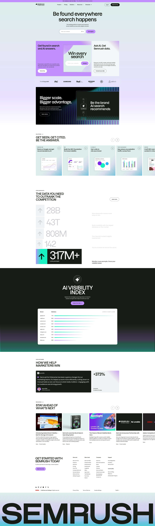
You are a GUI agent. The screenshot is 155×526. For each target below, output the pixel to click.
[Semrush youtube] (43, 487)
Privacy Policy (76, 490)
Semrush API (110, 464)
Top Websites (87, 474)
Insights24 (87, 468)
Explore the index (77, 303)
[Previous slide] (113, 140)
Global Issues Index (100, 472)
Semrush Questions (100, 462)
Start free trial (40, 468)
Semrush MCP (88, 460)
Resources (79, 4)
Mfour (86, 470)
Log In (107, 4)
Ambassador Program (112, 475)
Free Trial (75, 468)
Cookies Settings (97, 490)
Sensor (86, 477)
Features (75, 462)
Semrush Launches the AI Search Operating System (73, 434)
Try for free (42, 70)
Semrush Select (99, 470)
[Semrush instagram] (38, 487)
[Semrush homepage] (39, 5)
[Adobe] (37, 490)
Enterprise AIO (88, 464)
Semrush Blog (111, 471)
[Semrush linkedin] (36, 487)
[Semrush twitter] (48, 487)
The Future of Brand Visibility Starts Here (100, 434)
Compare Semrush (77, 470)
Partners (98, 468)
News (97, 464)
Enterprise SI (87, 466)
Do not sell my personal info (99, 475)
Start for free (115, 4)
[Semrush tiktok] (41, 487)
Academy (110, 462)
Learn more (114, 199)
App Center (87, 472)
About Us (98, 460)
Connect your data (100, 70)
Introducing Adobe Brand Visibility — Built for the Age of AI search (47, 434)
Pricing (65, 4)
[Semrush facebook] (46, 487)
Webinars (110, 473)
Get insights (90, 31)
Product (59, 4)
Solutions (72, 4)
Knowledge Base (111, 460)
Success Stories (76, 472)
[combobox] (71, 31)
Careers (98, 466)
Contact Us (98, 477)
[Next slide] (117, 140)
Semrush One (76, 460)
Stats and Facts (76, 474)
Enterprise (87, 4)
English (117, 490)
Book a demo (45, 114)
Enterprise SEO (88, 462)
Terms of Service (86, 490)
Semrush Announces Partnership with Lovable (127, 434)
